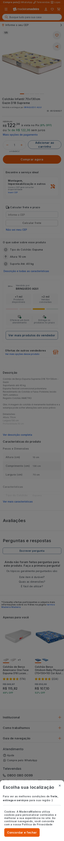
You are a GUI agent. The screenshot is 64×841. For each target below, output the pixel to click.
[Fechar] (59, 785)
